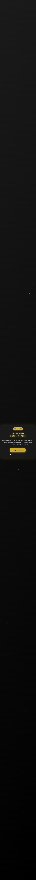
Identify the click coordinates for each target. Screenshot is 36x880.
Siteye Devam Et (18, 450)
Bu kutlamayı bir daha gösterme (18, 455)
